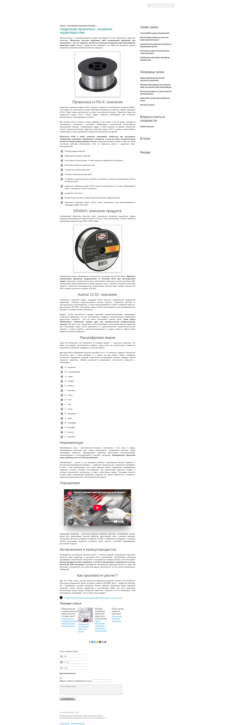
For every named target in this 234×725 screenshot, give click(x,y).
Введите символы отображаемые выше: (76, 681)
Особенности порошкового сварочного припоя (83, 627)
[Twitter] (95, 641)
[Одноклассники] (97, 641)
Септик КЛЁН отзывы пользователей (154, 33)
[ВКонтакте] (92, 641)
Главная (62, 25)
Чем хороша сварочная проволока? (117, 618)
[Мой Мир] (100, 641)
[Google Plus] (105, 641)
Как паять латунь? (147, 105)
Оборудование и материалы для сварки (81, 25)
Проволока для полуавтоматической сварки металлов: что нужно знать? (93, 598)
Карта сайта (65, 723)
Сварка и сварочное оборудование (80, 5)
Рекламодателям (78, 723)
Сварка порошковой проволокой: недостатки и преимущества (101, 626)
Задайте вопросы (147, 126)
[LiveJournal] (102, 641)
